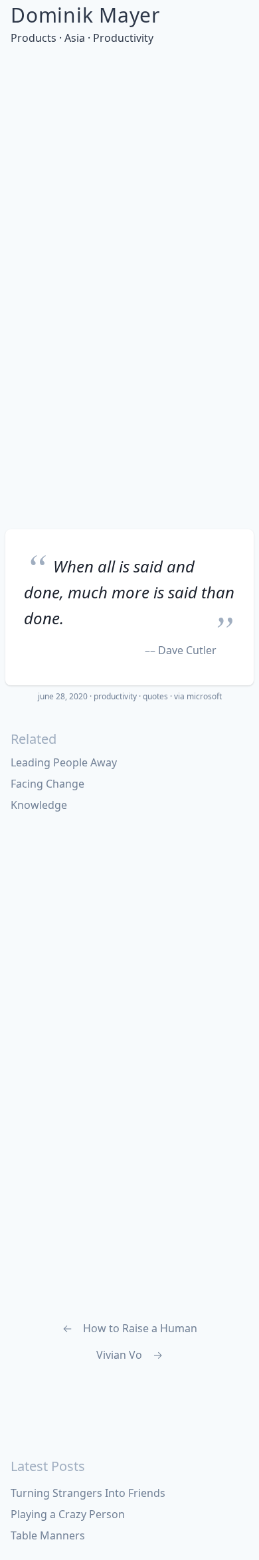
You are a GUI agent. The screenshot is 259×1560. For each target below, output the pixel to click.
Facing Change (47, 783)
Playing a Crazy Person (68, 1514)
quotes (155, 696)
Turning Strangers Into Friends (88, 1493)
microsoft (204, 696)
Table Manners (48, 1535)
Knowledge (39, 805)
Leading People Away (64, 762)
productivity (115, 696)
